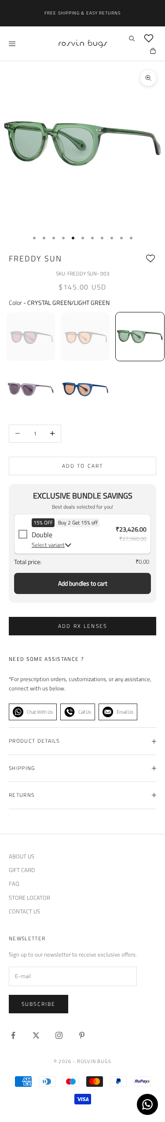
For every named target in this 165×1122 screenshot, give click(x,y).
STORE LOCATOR (29, 897)
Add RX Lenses (82, 626)
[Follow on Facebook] (13, 1035)
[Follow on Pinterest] (81, 1035)
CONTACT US (24, 911)
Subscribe (38, 1004)
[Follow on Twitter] (36, 1035)
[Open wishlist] (149, 38)
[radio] (29, 336)
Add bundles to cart (82, 583)
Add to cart (82, 466)
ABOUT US (21, 856)
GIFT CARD (22, 869)
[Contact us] (147, 1104)
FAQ (14, 883)
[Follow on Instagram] (59, 1035)
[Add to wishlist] (150, 258)
